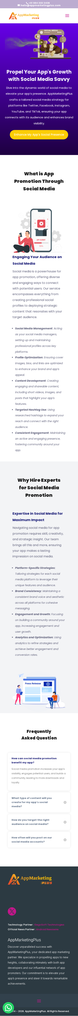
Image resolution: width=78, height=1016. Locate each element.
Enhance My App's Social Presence (39, 135)
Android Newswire (47, 929)
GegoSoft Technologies (49, 924)
